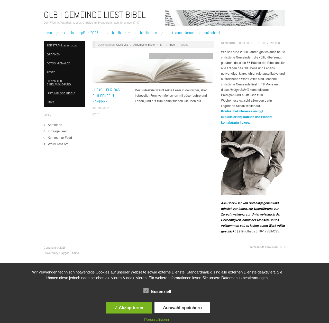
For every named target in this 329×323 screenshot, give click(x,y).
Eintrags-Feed (58, 131)
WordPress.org (58, 144)
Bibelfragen (148, 33)
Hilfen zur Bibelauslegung (59, 83)
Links (50, 102)
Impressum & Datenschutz (267, 247)
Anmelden (55, 124)
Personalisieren (157, 319)
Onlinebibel (212, 33)
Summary (205, 56)
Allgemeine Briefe (144, 44)
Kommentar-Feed (60, 137)
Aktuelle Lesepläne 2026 (80, 33)
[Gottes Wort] (225, 17)
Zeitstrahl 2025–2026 (62, 45)
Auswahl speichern (182, 307)
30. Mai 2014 (101, 107)
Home (48, 33)
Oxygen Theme (69, 253)
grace (96, 113)
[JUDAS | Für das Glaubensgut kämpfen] (153, 69)
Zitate (51, 72)
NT (162, 44)
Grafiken (53, 54)
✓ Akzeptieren (128, 307)
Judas (187, 56)
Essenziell (161, 291)
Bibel (172, 44)
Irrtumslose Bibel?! (61, 93)
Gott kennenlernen (181, 33)
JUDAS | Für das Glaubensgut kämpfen (106, 95)
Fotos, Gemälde (58, 63)
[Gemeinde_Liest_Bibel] (253, 162)
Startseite (122, 44)
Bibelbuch (119, 33)
